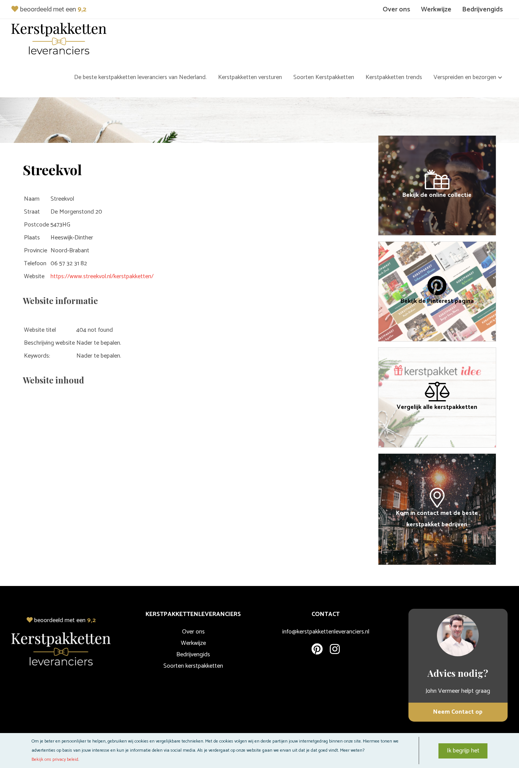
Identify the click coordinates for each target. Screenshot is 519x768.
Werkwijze (436, 9)
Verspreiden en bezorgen (465, 77)
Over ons (396, 9)
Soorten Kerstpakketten (323, 77)
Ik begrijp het (463, 751)
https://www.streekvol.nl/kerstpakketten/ (102, 276)
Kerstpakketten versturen (250, 77)
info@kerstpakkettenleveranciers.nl (325, 632)
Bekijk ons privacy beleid (55, 759)
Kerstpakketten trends (394, 77)
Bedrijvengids (482, 9)
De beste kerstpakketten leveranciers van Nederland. (140, 77)
